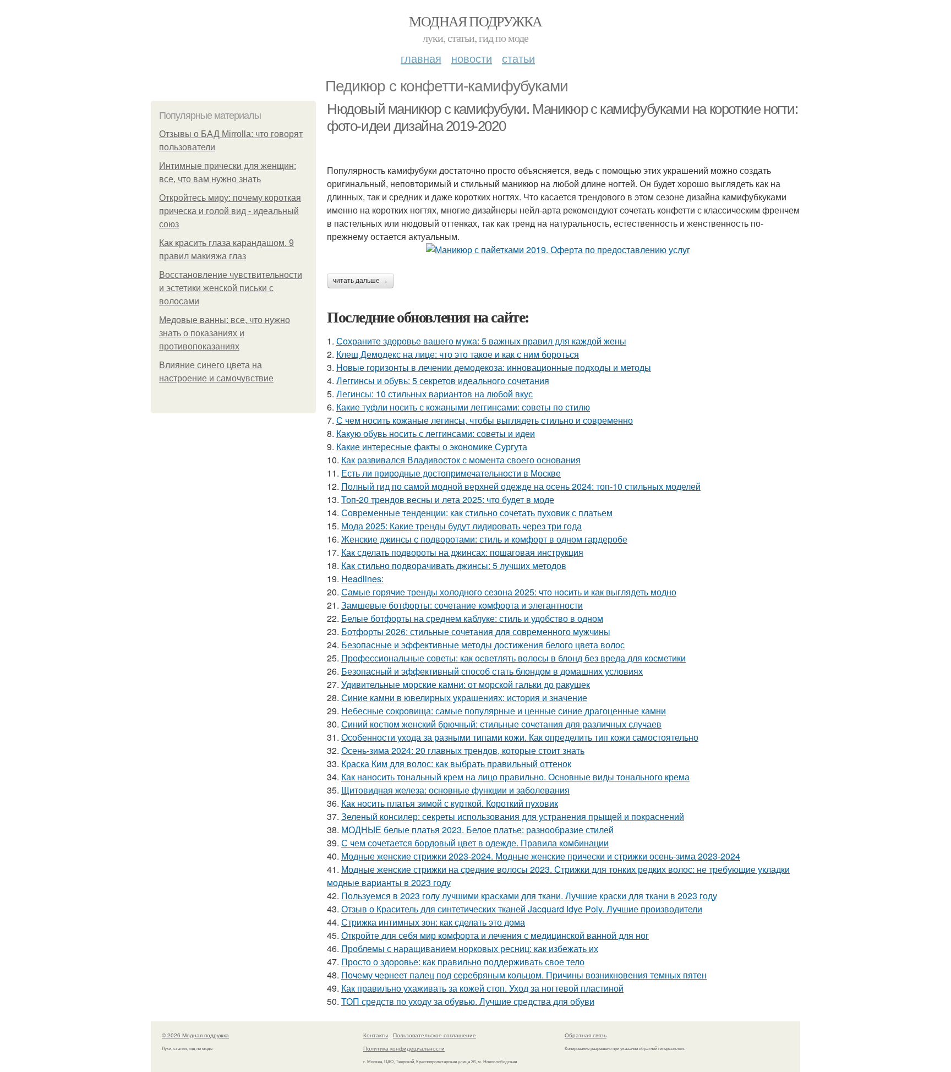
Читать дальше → (360, 281)
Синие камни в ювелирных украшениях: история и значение (464, 697)
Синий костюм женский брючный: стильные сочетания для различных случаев (501, 724)
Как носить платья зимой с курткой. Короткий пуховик (449, 803)
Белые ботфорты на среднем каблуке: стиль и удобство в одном (472, 618)
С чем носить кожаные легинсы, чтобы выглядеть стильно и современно (484, 420)
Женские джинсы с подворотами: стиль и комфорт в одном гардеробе (484, 539)
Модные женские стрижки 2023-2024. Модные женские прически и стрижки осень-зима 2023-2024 (540, 856)
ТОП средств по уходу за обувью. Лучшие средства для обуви (467, 1001)
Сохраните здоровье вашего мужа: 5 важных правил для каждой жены (481, 341)
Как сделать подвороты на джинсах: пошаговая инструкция (462, 552)
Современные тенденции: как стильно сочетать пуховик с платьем (477, 512)
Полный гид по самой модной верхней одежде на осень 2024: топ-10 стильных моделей (521, 486)
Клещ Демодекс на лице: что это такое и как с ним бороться (457, 354)
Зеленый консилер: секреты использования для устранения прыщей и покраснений (512, 816)
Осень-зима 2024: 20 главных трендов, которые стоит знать (462, 750)
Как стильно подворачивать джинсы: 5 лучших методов (453, 565)
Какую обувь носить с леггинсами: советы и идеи (435, 433)
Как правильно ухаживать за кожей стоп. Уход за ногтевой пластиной (482, 988)
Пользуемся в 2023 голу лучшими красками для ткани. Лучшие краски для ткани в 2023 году (529, 895)
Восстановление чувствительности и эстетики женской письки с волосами (230, 288)
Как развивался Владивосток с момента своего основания (461, 459)
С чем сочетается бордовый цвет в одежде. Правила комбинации (475, 842)
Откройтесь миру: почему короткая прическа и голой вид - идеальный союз (230, 211)
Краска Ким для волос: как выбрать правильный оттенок (456, 763)
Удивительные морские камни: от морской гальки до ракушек (465, 684)
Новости (471, 58)
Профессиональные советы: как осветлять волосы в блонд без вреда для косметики (513, 658)
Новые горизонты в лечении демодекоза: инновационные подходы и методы (493, 367)
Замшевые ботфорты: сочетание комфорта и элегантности (462, 605)
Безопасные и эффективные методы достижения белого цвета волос (483, 644)
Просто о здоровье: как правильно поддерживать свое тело (462, 961)
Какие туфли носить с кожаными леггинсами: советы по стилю (463, 407)
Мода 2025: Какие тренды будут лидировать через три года (461, 525)
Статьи (518, 58)
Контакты (375, 1035)
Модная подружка (475, 21)
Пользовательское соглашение (434, 1035)
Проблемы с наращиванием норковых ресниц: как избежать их (469, 948)
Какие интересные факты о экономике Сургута (431, 446)
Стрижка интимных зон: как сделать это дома (433, 922)
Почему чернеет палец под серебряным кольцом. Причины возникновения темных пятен (524, 975)
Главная (421, 58)
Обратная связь (585, 1035)
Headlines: (362, 578)
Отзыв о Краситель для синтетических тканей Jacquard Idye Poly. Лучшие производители (521, 909)
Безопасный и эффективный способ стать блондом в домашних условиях (492, 671)
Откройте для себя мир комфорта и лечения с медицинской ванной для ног (495, 935)
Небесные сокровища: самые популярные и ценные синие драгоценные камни (503, 710)
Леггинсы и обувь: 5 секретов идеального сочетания (442, 380)
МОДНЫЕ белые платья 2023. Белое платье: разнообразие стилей (477, 829)
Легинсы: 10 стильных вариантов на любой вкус (434, 393)
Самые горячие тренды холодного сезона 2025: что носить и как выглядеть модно (508, 592)
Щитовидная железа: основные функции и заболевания (455, 790)
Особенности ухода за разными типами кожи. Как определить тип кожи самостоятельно (519, 737)
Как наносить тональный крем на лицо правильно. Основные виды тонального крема (515, 776)
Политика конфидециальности (404, 1048)
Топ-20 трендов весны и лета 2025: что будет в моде (447, 499)
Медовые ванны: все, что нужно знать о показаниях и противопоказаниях (224, 333)
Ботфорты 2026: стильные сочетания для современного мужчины (475, 631)
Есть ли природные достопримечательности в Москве (451, 473)
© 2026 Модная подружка (195, 1035)
